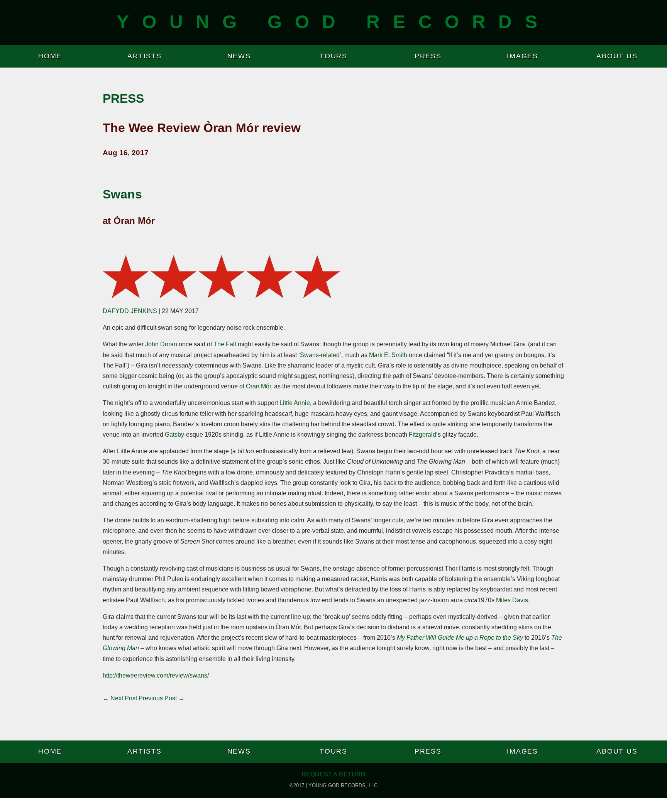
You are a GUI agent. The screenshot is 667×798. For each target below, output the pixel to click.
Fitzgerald (422, 434)
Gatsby (174, 434)
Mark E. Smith (388, 355)
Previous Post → (162, 698)
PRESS (428, 56)
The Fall (224, 344)
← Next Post (120, 698)
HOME (50, 56)
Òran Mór (258, 386)
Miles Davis (512, 600)
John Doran (161, 344)
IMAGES (522, 56)
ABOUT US (616, 56)
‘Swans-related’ (319, 355)
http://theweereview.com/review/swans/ (156, 675)
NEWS (239, 56)
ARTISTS (144, 56)
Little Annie (294, 403)
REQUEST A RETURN (333, 774)
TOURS (333, 56)
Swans (122, 194)
